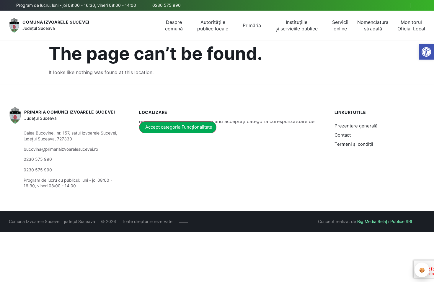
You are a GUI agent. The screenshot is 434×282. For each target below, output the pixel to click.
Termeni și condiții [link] (354, 144)
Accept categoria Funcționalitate (178, 127)
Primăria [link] (252, 25)
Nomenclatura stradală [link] (373, 25)
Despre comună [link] (174, 25)
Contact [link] (343, 135)
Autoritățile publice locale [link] (212, 25)
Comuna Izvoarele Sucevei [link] (55, 21)
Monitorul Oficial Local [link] (411, 25)
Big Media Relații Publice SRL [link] (385, 221)
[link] (426, 52)
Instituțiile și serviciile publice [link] (296, 25)
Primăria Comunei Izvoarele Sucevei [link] (69, 111)
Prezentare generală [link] (356, 126)
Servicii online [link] (340, 25)
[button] (400, 5)
